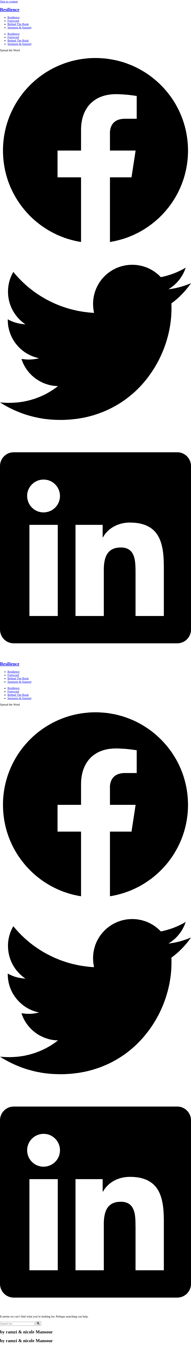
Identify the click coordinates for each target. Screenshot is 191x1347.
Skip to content (9, 1)
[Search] (38, 1323)
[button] (95, 151)
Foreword (13, 20)
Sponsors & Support (19, 27)
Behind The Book (18, 24)
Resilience (9, 9)
